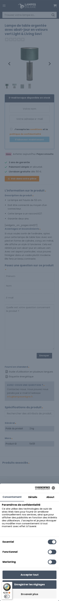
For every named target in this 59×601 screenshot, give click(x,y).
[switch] (7, 596)
